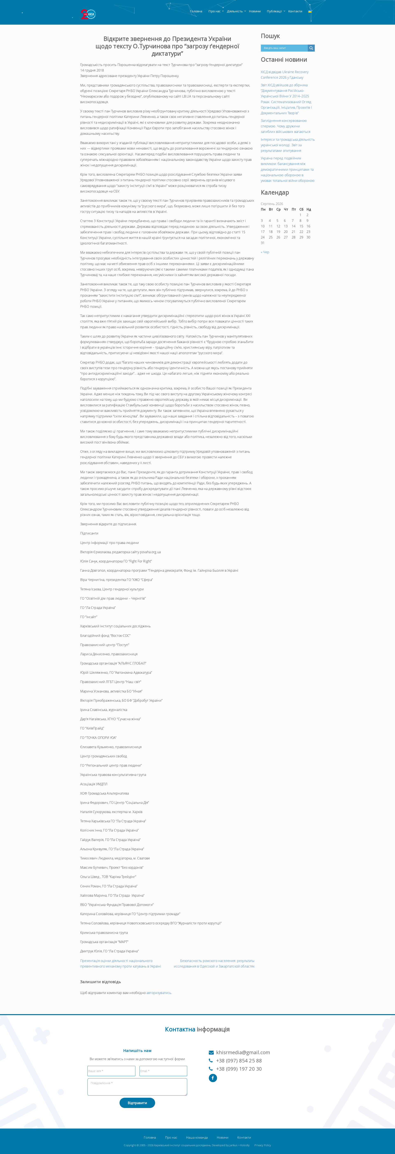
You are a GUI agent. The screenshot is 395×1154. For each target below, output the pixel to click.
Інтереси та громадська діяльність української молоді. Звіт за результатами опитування (288, 145)
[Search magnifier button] (311, 48)
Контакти (295, 11)
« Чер (265, 252)
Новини (255, 11)
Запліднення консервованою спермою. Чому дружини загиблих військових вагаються (285, 126)
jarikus (233, 1145)
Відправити (137, 1103)
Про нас (214, 11)
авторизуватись (158, 992)
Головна (196, 11)
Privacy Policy (262, 1145)
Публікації (274, 11)
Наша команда (197, 1137)
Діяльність (235, 11)
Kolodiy (245, 1145)
